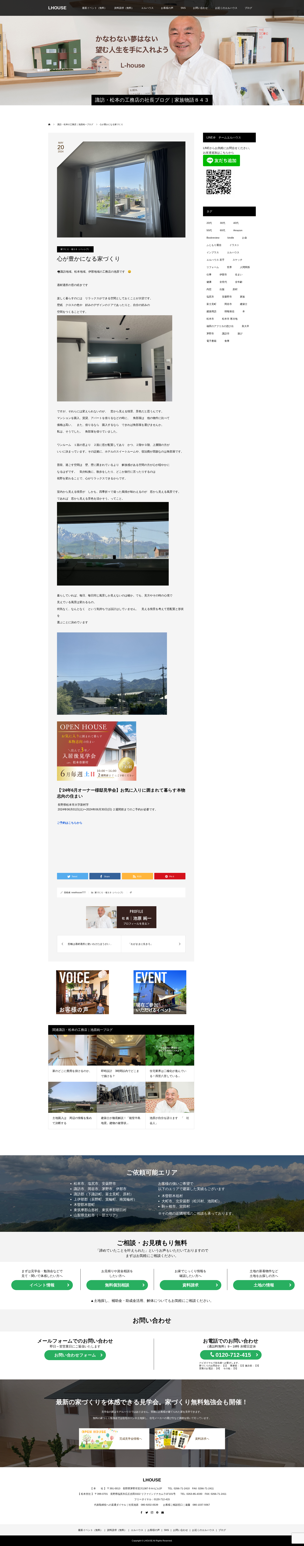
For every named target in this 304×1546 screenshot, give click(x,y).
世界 (229, 267)
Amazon (237, 230)
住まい (238, 274)
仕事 (209, 274)
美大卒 (245, 326)
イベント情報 (42, 1285)
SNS (183, 7)
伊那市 (223, 274)
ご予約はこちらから (69, 822)
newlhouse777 (78, 892)
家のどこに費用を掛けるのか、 (72, 1070)
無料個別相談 (117, 1285)
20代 (209, 223)
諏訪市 (225, 333)
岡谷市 (228, 304)
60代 (222, 230)
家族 (242, 296)
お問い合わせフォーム (75, 1355)
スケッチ (237, 259)
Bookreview (213, 237)
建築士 (243, 304)
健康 (209, 281)
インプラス (213, 252)
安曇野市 (227, 296)
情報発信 (229, 311)
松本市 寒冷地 (230, 318)
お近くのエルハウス (226, 7)
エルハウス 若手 (215, 259)
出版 (222, 289)
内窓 (209, 289)
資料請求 (190, 1285)
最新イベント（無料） (94, 7)
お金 (244, 237)
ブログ (248, 7)
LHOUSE (57, 7)
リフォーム (213, 267)
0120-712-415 (233, 1355)
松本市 (210, 318)
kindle (230, 237)
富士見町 (211, 304)
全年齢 (238, 281)
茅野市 (210, 333)
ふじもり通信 (214, 245)
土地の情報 (264, 1285)
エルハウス (147, 7)
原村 (235, 289)
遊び (240, 333)
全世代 (223, 281)
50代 (209, 230)
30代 (222, 223)
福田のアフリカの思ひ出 (220, 326)
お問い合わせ (200, 7)
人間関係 (245, 267)
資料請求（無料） (124, 7)
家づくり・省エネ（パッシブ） (75, 249)
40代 (236, 223)
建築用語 (211, 311)
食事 (226, 340)
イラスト (234, 245)
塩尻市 (210, 296)
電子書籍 (211, 340)
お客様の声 (167, 7)
